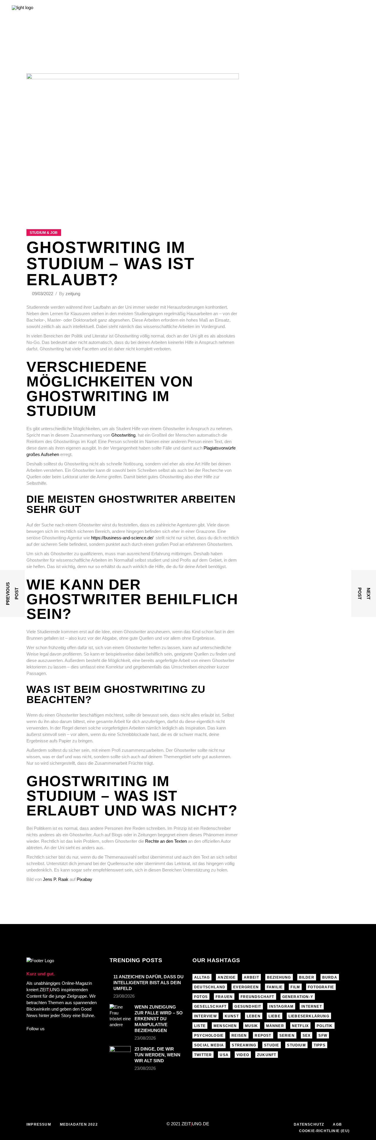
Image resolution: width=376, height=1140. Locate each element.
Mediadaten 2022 (79, 1124)
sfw (322, 1035)
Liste (200, 1026)
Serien (287, 1035)
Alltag (202, 977)
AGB (337, 1124)
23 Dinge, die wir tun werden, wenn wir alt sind (157, 1054)
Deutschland (209, 987)
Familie (275, 987)
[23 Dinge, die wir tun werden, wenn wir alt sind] (120, 1052)
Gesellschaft (210, 1006)
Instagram (281, 1006)
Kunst (232, 1016)
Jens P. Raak (55, 879)
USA (224, 1055)
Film (295, 987)
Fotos (201, 997)
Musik (251, 1026)
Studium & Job (44, 233)
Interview (205, 1016)
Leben (254, 1016)
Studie (271, 1045)
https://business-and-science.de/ (122, 537)
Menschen (225, 1026)
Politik (325, 1026)
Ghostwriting (123, 435)
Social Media (209, 1045)
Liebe (274, 1016)
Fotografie (321, 987)
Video (242, 1055)
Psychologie (209, 1035)
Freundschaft (257, 997)
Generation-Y (297, 997)
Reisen (239, 1035)
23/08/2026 (124, 996)
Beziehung (279, 977)
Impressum (38, 1124)
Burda (329, 977)
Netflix (300, 1026)
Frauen (224, 997)
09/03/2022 (43, 293)
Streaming (244, 1045)
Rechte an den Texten (166, 841)
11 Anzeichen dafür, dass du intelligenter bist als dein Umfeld (148, 982)
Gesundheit (247, 1006)
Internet (311, 1006)
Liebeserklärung (308, 1016)
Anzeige (227, 977)
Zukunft (266, 1055)
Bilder (306, 977)
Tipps (319, 1045)
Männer (275, 1026)
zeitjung (73, 293)
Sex (307, 1035)
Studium (296, 1045)
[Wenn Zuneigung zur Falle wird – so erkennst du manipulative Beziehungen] (120, 1016)
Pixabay (84, 879)
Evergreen (246, 987)
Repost (263, 1035)
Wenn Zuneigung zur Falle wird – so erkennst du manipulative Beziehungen (159, 1018)
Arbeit (251, 977)
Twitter (203, 1055)
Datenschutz (309, 1124)
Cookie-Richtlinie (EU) (324, 1131)
